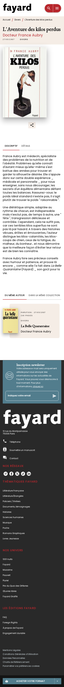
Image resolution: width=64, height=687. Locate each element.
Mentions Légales (12, 650)
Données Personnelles (14, 658)
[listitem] (6, 474)
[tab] (11, 146)
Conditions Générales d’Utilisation (20, 654)
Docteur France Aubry (23, 35)
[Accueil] (17, 8)
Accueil (6, 19)
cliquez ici (38, 386)
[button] (24, 39)
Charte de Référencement (16, 662)
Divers (18, 19)
